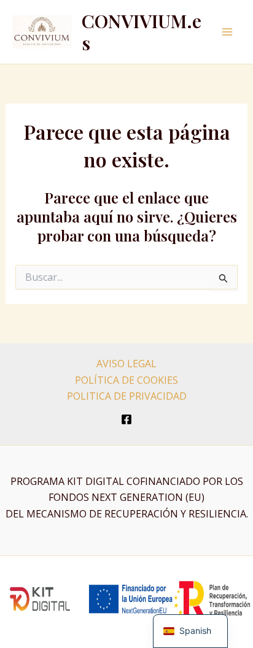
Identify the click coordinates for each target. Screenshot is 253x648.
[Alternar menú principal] (227, 31)
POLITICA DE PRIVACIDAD (127, 396)
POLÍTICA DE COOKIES (126, 380)
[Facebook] (126, 419)
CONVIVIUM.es (141, 32)
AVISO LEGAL (126, 363)
